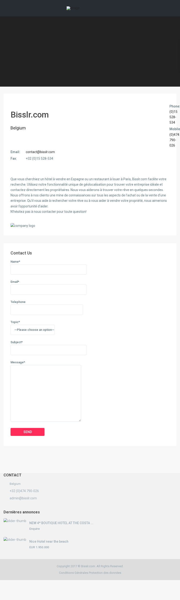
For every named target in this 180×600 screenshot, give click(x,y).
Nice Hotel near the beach (48, 541)
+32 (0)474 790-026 (24, 491)
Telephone (18, 302)
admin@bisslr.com (23, 498)
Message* (18, 362)
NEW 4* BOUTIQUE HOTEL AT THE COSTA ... (61, 523)
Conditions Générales (73, 572)
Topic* (15, 322)
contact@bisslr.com (40, 152)
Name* (15, 261)
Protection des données (105, 572)
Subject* (17, 342)
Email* (15, 281)
